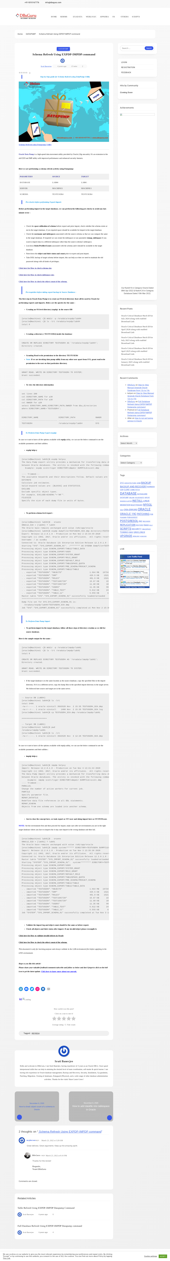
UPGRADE (126, 535)
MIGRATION (125, 505)
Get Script (127, 587)
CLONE (127, 490)
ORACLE (144, 509)
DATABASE (128, 493)
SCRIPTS (136, 17)
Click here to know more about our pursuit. (59, 971)
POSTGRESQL (129, 521)
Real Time (134, 587)
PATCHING (143, 513)
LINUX (146, 501)
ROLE (151, 525)
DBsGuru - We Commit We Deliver (135, 567)
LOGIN (124, 62)
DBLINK (132, 497)
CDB (121, 490)
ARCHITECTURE (130, 483)
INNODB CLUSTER (126, 501)
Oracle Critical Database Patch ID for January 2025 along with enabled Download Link (137, 362)
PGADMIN (123, 517)
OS (113, 17)
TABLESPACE (146, 529)
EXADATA (77, 17)
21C (122, 483)
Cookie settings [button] (150, 1256)
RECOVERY (146, 521)
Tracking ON (141, 587)
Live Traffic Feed (135, 557)
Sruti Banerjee (46, 66)
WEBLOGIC (91, 17)
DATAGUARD (142, 494)
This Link (6, 1258)
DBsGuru (36, 1155)
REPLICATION (127, 524)
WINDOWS (143, 536)
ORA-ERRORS (130, 509)
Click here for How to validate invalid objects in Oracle (41, 936)
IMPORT (147, 497)
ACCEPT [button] (163, 1256)
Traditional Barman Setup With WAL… (131, 572)
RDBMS (63, 17)
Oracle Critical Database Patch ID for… (132, 578)
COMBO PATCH (135, 490)
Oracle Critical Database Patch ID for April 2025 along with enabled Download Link (137, 351)
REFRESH (36, 1033)
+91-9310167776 (32, 2)
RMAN (146, 525)
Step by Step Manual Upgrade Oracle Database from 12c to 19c (138, 388)
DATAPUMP (63, 49)
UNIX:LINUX (139, 532)
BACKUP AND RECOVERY (133, 486)
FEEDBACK (126, 72)
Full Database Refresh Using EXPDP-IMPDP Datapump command (50, 1226)
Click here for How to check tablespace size (36, 275)
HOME (54, 17)
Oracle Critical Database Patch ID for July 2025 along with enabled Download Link (137, 340)
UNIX (130, 532)
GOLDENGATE (139, 497)
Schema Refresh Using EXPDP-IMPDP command (63, 54)
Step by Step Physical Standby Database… (134, 583)
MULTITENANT (137, 505)
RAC (140, 521)
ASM (139, 483)
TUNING (124, 532)
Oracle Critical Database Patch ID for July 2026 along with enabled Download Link (137, 319)
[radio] (54, 1019)
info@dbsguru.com (53, 2)
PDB (151, 514)
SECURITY (136, 529)
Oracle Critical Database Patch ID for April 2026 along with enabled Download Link (137, 329)
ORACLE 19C (128, 514)
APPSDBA (104, 17)
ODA (121, 510)
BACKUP (146, 482)
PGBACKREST (132, 517)
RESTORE (139, 525)
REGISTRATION (128, 67)
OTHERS (125, 17)
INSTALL (137, 500)
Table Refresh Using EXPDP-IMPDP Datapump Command (46, 1208)
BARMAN (151, 487)
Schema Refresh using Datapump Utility (35, 145)
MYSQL (147, 504)
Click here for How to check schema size (35, 268)
